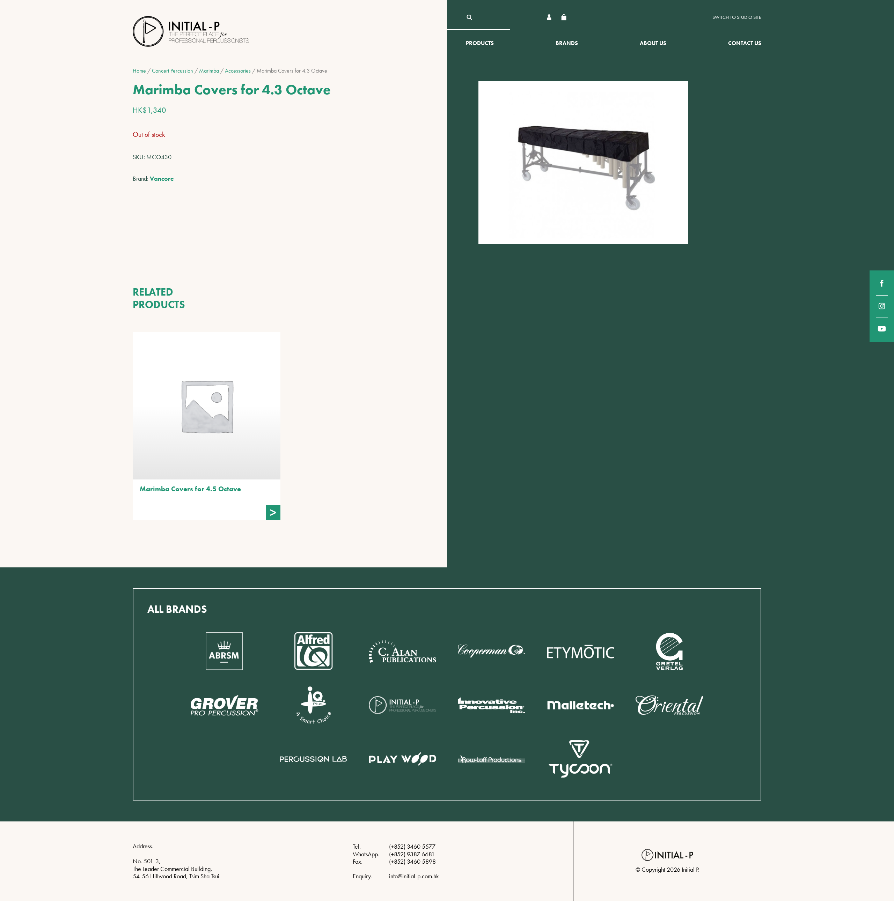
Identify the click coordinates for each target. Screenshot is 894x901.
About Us (653, 43)
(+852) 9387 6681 (412, 854)
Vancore (162, 178)
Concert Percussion (172, 70)
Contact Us (744, 43)
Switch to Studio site (736, 17)
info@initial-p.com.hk (414, 876)
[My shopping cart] (563, 17)
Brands (567, 43)
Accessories (238, 70)
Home (139, 70)
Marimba (209, 70)
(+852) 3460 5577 (412, 846)
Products (480, 43)
